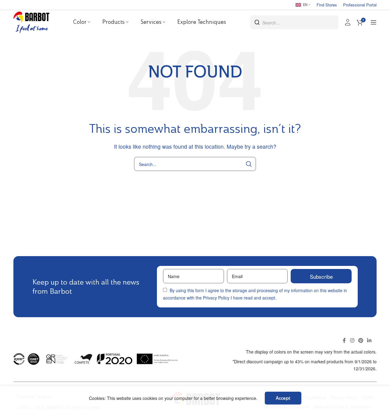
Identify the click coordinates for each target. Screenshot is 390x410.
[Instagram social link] (352, 340)
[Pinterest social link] (360, 340)
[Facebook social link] (344, 340)
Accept (283, 398)
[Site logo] (31, 21)
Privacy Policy (216, 298)
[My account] (348, 22)
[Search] (249, 164)
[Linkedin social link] (369, 340)
